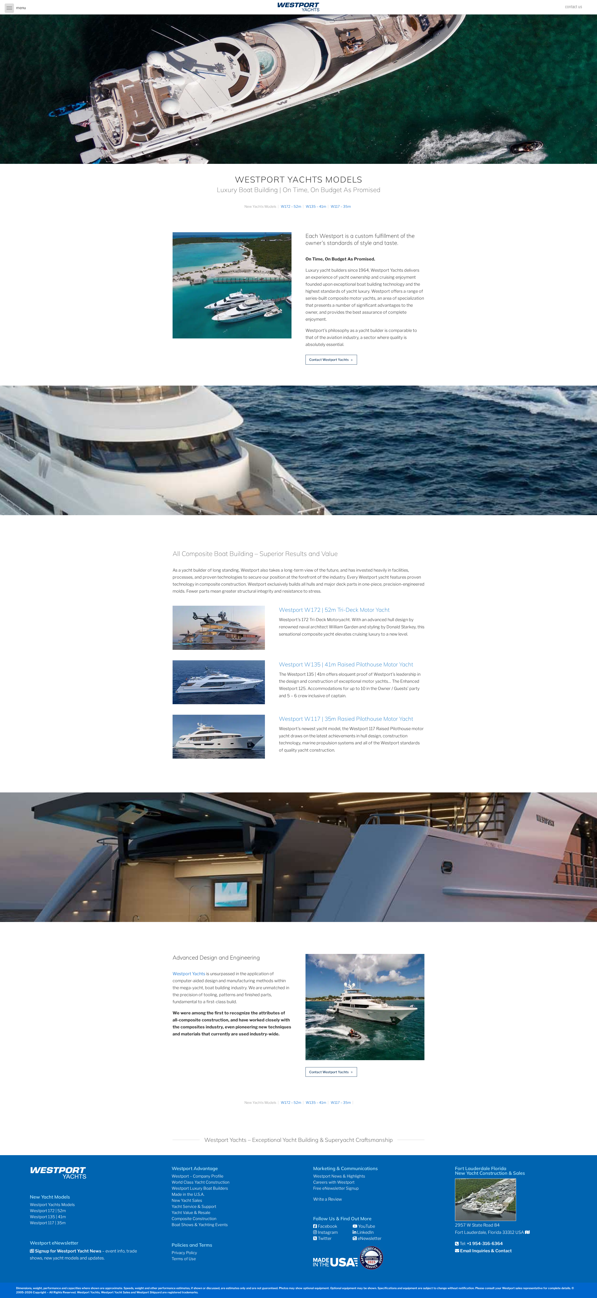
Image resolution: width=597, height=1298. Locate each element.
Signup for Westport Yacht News (67, 1251)
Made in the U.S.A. (188, 1194)
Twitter (324, 1238)
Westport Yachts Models (52, 1204)
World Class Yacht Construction (200, 1182)
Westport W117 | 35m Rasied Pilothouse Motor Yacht (346, 718)
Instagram (327, 1232)
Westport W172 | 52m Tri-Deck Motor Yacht (334, 609)
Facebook (327, 1226)
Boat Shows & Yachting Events (200, 1224)
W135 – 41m (316, 206)
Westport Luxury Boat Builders (200, 1188)
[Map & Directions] (527, 1232)
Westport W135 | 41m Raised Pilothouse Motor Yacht (346, 664)
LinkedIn (365, 1232)
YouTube (366, 1226)
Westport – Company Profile (197, 1176)
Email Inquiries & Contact (486, 1250)
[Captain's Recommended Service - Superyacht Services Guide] (371, 1268)
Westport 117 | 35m (48, 1223)
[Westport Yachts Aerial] (232, 336)
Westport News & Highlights (339, 1176)
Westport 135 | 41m (48, 1216)
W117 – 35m (341, 206)
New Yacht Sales (187, 1200)
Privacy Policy (184, 1252)
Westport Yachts (189, 973)
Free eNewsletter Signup (336, 1188)
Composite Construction (194, 1218)
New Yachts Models (260, 206)
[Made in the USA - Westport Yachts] (335, 1265)
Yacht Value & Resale (191, 1212)
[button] (9, 8)
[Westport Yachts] (364, 1058)
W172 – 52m (291, 206)
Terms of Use (184, 1258)
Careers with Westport (333, 1182)
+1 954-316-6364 (485, 1243)
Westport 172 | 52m (48, 1210)
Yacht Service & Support (194, 1206)
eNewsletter (369, 1238)
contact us (573, 6)
